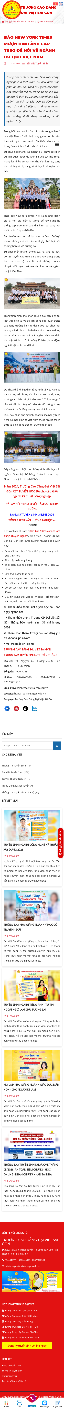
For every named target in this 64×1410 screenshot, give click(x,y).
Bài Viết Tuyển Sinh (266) (15, 772)
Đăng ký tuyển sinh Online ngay (27, 1345)
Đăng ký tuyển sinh (11, 1365)
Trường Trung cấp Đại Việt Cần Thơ (21, 1332)
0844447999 (10, 1260)
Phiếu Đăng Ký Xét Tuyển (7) (17, 785)
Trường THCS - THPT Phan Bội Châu (21, 1337)
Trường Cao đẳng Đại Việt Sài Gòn (20, 1310)
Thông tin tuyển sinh (12, 1370)
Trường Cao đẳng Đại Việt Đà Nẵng (21, 1315)
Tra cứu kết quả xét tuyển (14, 1381)
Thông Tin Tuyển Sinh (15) (16, 765)
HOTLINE (32, 525)
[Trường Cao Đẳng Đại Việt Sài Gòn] (56, 3)
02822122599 (38, 1260)
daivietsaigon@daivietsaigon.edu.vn (22, 1266)
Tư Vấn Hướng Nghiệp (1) (16, 779)
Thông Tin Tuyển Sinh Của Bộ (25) (20, 792)
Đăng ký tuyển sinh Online (19, 21)
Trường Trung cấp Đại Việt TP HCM (21, 1326)
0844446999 (46, 21)
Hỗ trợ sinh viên (10, 1375)
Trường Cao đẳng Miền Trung (18, 1321)
